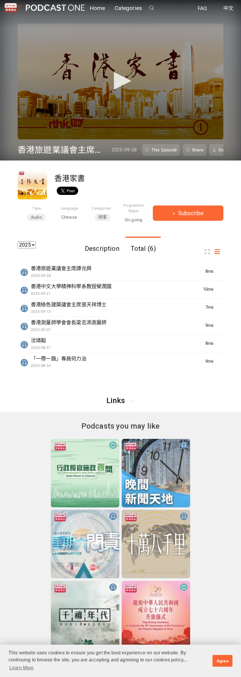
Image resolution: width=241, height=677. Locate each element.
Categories (128, 8)
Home (97, 8)
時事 (102, 217)
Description (102, 248)
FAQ (202, 8)
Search (151, 7)
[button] (120, 81)
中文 (228, 8)
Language (69, 208)
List (219, 252)
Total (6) (143, 248)
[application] (120, 81)
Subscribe (190, 213)
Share (197, 150)
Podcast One (55, 8)
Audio (36, 217)
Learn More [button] (21, 667)
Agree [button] (223, 660)
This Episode (164, 150)
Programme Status (133, 208)
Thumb (209, 252)
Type (36, 208)
